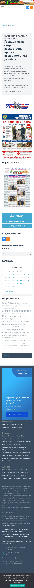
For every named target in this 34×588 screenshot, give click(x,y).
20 (28, 280)
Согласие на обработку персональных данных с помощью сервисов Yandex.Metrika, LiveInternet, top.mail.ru (15, 531)
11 (21, 277)
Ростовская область (14, 316)
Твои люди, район (25, 458)
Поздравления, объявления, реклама (15, 455)
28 (5, 286)
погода (27, 340)
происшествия (6, 345)
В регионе (13, 439)
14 (5, 280)
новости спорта (19, 335)
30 (13, 286)
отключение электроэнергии (24, 337)
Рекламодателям (16, 427)
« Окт (6, 291)
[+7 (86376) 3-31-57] (4, 553)
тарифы (11, 348)
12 (24, 277)
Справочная (14, 458)
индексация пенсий (7, 326)
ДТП (17, 306)
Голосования (19, 441)
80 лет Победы (8, 303)
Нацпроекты (21, 447)
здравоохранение (21, 324)
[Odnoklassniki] (31, 7)
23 (13, 283)
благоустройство (7, 321)
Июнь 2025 (15, 475)
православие (6, 343)
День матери (9, 308)
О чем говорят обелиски (18, 313)
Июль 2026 (16, 470)
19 (24, 280)
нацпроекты (16, 332)
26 (24, 283)
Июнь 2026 (25, 470)
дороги (14, 324)
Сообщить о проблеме (17, 415)
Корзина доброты (7, 313)
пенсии (21, 340)
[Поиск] (30, 254)
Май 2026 (5, 472)
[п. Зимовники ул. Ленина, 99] (4, 562)
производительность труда (18, 343)
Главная (4, 25)
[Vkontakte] (27, 7)
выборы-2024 (25, 321)
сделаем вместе (5, 348)
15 (9, 280)
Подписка (5, 427)
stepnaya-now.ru (10, 525)
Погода (6, 355)
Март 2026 (24, 472)
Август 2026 (6, 470)
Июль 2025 (6, 475)
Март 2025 (16, 478)
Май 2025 (24, 475)
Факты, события (7, 461)
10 (17, 277)
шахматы (16, 348)
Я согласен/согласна (17, 585)
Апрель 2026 (14, 472)
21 (5, 283)
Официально (6, 452)
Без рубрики (21, 436)
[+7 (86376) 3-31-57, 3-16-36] (4, 548)
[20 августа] (17, 187)
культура (23, 326)
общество (14, 337)
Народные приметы (9, 447)
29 (9, 286)
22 (9, 283)
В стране (13, 25)
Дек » (11, 291)
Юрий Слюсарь (24, 319)
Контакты (13, 424)
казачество (16, 326)
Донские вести (7, 444)
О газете (20, 424)
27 (28, 283)
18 (21, 280)
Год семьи (12, 306)
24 (17, 283)
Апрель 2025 (6, 478)
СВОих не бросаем (9, 319)
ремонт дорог (14, 345)
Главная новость (7, 441)
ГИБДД (17, 303)
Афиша (12, 436)
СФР (18, 319)
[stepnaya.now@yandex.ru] (4, 558)
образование (6, 337)
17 (17, 280)
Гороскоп (28, 441)
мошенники (8, 329)
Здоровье (17, 444)
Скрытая (5, 458)
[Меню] (2, 7)
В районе (5, 439)
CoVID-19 (5, 436)
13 (28, 277)
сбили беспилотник (24, 345)
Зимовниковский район (16, 310)
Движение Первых (24, 305)
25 (21, 283)
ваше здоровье (16, 321)
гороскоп (7, 323)
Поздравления (24, 452)
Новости (5, 424)
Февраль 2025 (26, 478)
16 (13, 280)
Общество (6, 450)
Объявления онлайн (18, 450)
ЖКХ (14, 308)
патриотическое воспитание (10, 340)
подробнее (13, 577)
